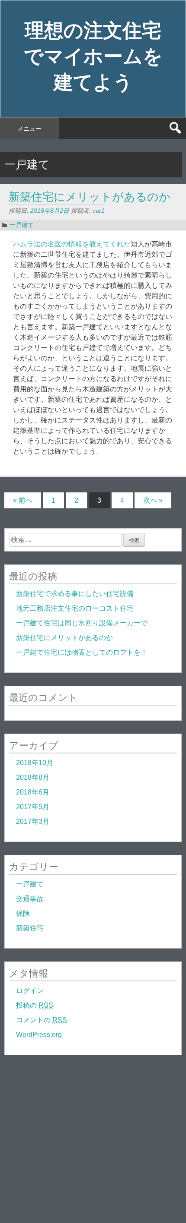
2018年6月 (32, 792)
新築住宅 (30, 928)
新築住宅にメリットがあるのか (89, 197)
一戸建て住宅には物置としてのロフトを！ (82, 652)
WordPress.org (39, 1034)
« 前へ (22, 500)
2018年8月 (32, 777)
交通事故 (30, 898)
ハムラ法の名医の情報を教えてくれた (72, 244)
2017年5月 (32, 806)
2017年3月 (32, 821)
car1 (99, 210)
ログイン (30, 990)
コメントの (41, 1020)
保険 (23, 913)
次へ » (153, 500)
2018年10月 (34, 762)
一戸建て (22, 224)
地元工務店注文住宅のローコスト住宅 (75, 608)
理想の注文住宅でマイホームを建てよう (93, 56)
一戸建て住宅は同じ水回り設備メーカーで (82, 623)
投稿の (34, 1005)
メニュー (29, 128)
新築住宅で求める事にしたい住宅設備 (75, 593)
